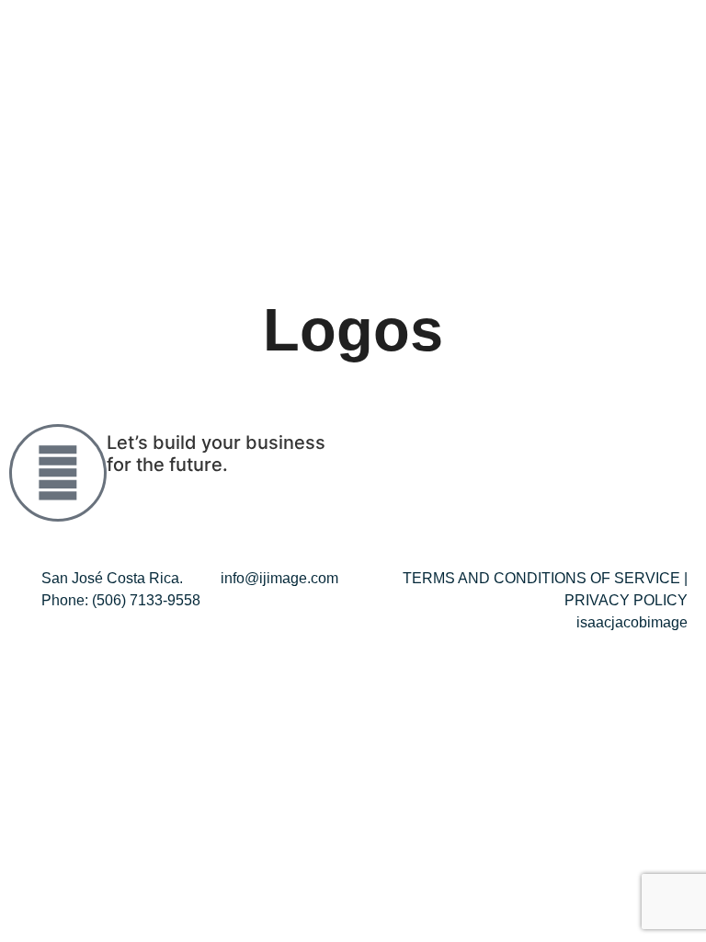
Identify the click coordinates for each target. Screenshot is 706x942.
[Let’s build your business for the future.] (58, 473)
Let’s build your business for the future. (216, 453)
